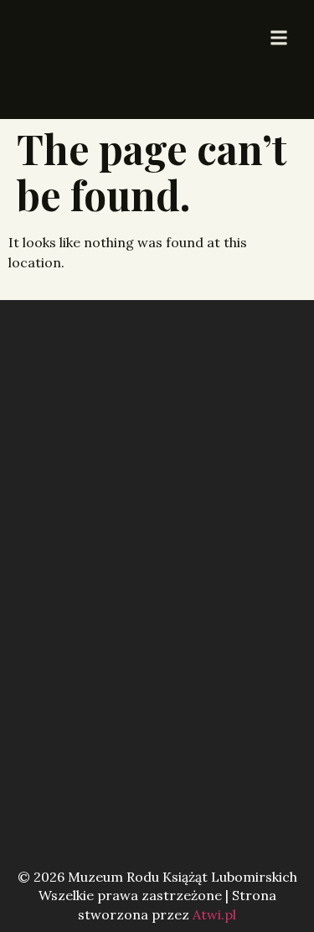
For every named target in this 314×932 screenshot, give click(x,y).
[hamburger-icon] (278, 38)
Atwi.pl (214, 914)
